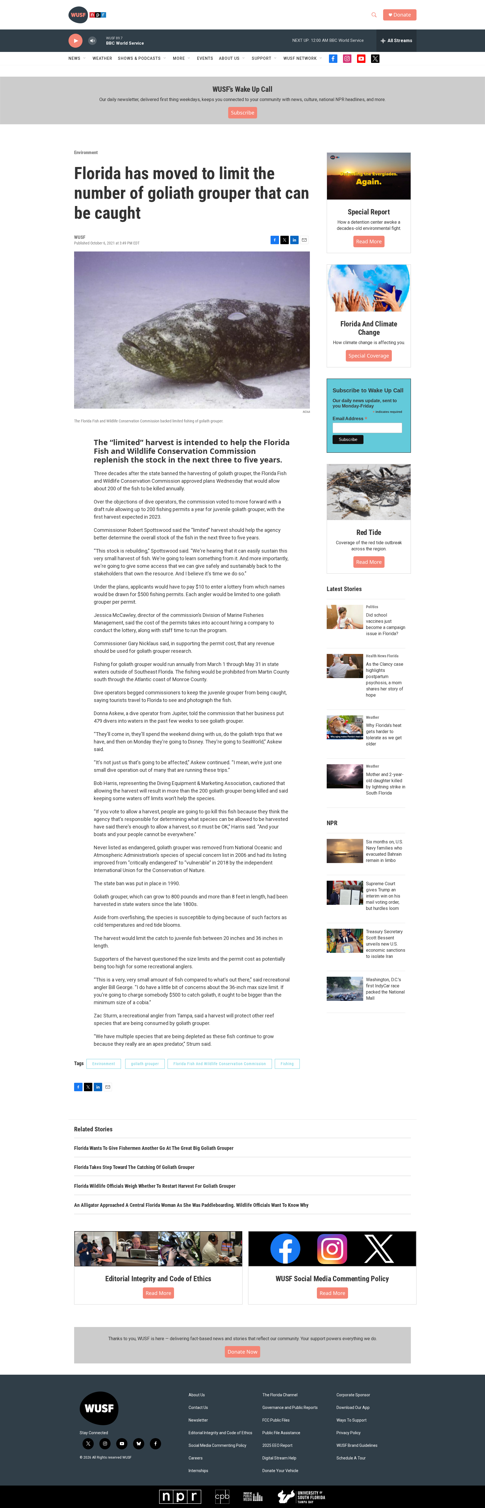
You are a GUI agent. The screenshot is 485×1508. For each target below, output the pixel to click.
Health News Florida (382, 656)
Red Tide (368, 532)
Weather (102, 58)
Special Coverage (369, 355)
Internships (198, 1471)
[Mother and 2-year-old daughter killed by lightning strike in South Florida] (345, 776)
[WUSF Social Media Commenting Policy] (332, 1248)
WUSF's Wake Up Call (242, 89)
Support (261, 58)
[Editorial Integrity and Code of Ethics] (158, 1248)
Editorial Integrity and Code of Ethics (158, 1278)
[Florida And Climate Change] (369, 288)
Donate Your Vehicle (280, 1471)
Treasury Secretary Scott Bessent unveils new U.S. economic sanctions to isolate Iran (385, 944)
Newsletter (198, 1420)
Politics (372, 607)
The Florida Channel (280, 1395)
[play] (75, 41)
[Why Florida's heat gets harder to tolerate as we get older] (345, 727)
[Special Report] (369, 176)
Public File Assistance (281, 1433)
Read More (369, 241)
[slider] (101, 41)
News (74, 58)
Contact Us (198, 1408)
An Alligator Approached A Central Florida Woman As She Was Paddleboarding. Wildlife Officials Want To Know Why (191, 1205)
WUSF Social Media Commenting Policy (332, 1278)
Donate (402, 15)
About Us (197, 1395)
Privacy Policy (349, 1433)
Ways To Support (352, 1420)
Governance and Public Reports (290, 1408)
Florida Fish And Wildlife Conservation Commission (219, 1063)
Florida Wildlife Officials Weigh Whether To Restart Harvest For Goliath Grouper (154, 1186)
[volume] (92, 41)
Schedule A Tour (351, 1458)
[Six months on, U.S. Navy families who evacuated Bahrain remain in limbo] (345, 851)
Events (205, 58)
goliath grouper (145, 1063)
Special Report (369, 212)
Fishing (287, 1063)
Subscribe (242, 112)
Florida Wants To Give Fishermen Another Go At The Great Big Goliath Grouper (154, 1148)
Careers (196, 1458)
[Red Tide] (369, 492)
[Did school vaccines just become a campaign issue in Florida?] (345, 617)
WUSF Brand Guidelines (357, 1445)
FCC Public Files (276, 1420)
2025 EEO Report (277, 1445)
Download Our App (353, 1408)
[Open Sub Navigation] (85, 58)
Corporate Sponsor (353, 1395)
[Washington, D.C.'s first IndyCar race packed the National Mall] (345, 989)
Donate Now (242, 1351)
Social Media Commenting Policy (217, 1445)
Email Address (350, 418)
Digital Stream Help (279, 1458)
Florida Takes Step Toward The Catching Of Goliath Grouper (134, 1167)
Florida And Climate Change (368, 328)
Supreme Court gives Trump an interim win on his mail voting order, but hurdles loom (383, 896)
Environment (86, 152)
